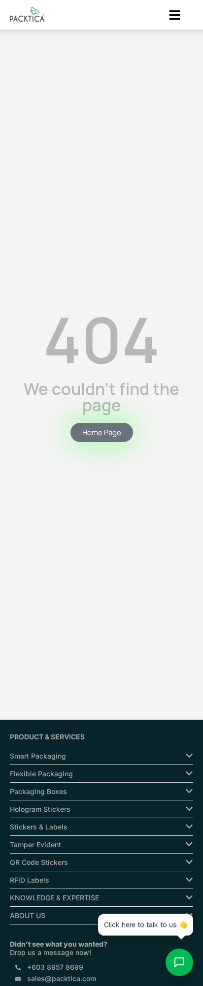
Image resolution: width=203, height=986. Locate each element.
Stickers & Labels (39, 827)
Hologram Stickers (40, 809)
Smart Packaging (38, 756)
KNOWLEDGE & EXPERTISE (54, 897)
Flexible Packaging (41, 773)
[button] (174, 15)
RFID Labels (29, 880)
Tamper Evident (35, 844)
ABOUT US (27, 915)
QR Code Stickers (39, 862)
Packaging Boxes (38, 791)
